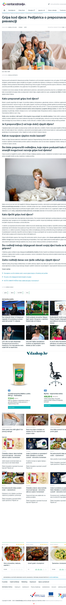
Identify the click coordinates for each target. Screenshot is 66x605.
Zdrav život (22, 10)
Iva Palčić (20, 292)
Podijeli (20, 27)
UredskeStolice (46, 587)
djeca (12, 292)
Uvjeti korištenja (14, 582)
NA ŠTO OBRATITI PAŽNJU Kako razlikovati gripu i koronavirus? (21, 280)
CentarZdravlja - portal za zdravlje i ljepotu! (13, 13)
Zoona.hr (54, 587)
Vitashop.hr (17, 587)
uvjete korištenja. (53, 577)
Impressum (33, 582)
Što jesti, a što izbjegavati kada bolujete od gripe (17, 277)
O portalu (4, 582)
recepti (52, 451)
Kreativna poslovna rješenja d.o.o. (53, 600)
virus (27, 292)
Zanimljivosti (11, 10)
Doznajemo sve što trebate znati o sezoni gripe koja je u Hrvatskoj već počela (26, 273)
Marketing (24, 582)
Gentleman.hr (25, 587)
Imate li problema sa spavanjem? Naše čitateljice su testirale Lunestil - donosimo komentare (36, 455)
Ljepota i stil (41, 10)
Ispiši (25, 27)
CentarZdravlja (14, 4)
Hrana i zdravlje (52, 10)
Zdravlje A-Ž (31, 10)
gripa (5, 292)
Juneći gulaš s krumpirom (36, 563)
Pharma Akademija (35, 587)
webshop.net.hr (62, 587)
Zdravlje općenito (38, 13)
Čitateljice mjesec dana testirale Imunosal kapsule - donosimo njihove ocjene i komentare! (12, 455)
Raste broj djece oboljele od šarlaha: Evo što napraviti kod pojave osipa (35, 431)
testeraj (4, 451)
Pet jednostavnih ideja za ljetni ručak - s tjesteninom (11, 489)
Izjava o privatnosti (43, 582)
